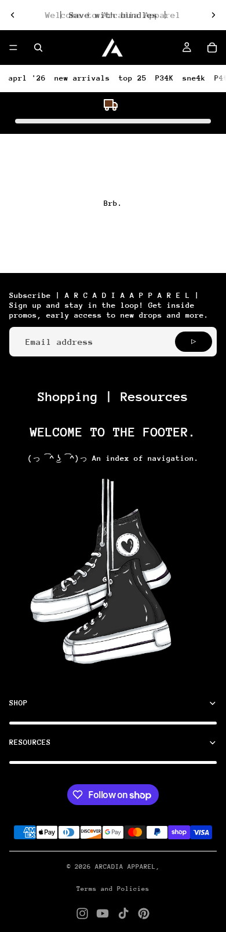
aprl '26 (27, 78)
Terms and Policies (113, 889)
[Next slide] (213, 15)
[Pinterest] (144, 913)
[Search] (38, 47)
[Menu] (13, 47)
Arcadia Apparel (125, 867)
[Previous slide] (12, 15)
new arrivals (82, 78)
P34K (164, 78)
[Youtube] (103, 913)
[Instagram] (82, 913)
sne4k (194, 78)
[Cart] (212, 47)
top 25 (133, 78)
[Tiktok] (123, 913)
